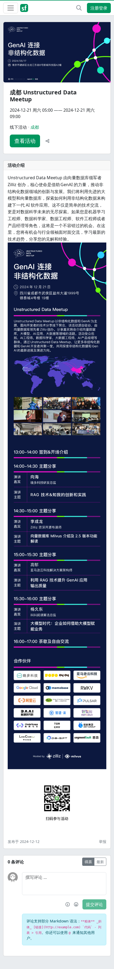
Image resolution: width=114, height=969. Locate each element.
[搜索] (79, 8)
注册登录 (98, 8)
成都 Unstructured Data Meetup (43, 95)
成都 (34, 127)
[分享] (47, 141)
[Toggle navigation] (10, 8)
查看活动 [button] (25, 140)
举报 (102, 841)
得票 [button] (88, 861)
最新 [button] (100, 861)
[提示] (67, 904)
